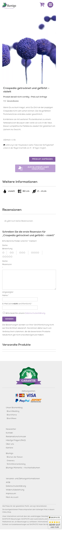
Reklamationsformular (16, 437)
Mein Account (12, 497)
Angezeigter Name (6, 294)
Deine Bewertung (6, 247)
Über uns (10, 444)
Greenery (11, 461)
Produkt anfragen (42, 159)
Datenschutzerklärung (35, 313)
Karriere (9, 448)
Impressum (11, 494)
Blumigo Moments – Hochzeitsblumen (23, 468)
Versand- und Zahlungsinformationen (23, 479)
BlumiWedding (13, 411)
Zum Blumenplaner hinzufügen (38, 168)
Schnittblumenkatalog (16, 464)
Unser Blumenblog (14, 408)
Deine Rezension (6, 264)
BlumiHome (12, 415)
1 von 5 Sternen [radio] (4, 253)
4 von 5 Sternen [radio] (36, 253)
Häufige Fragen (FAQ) (16, 440)
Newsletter (11, 429)
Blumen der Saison (15, 457)
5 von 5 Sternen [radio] (9, 257)
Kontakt (9, 433)
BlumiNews (11, 418)
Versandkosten (13, 101)
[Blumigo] (9, 5)
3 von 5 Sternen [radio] (23, 253)
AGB (8, 482)
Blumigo (9, 454)
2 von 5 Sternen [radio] (13, 253)
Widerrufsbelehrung (15, 490)
